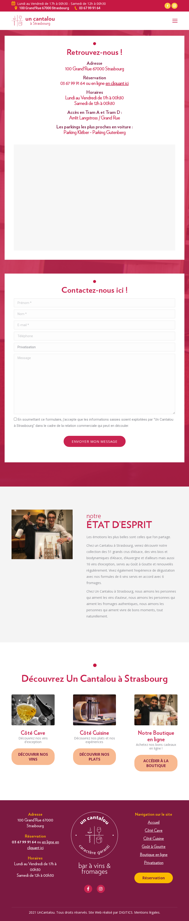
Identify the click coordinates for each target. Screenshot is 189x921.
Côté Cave (153, 831)
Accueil (153, 823)
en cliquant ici (117, 83)
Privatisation (153, 863)
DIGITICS (126, 912)
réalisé (107, 912)
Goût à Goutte (153, 847)
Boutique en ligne (154, 855)
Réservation (153, 877)
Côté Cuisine (153, 839)
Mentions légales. (147, 912)
